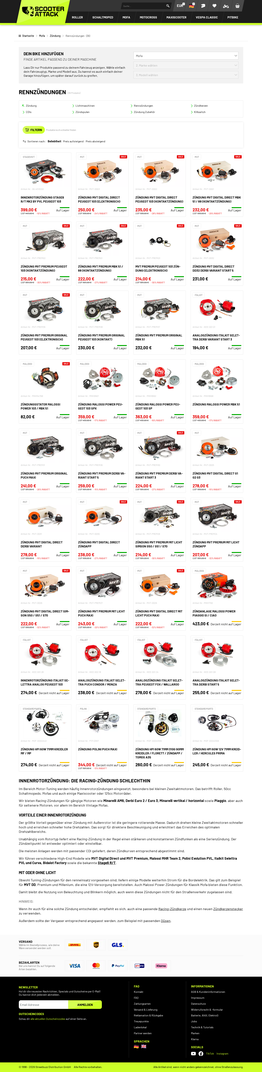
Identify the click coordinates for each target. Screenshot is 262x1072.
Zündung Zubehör (144, 112)
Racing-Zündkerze (172, 909)
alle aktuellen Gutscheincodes (47, 1018)
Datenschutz (198, 1003)
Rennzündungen (143, 105)
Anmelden (85, 1004)
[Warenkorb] (237, 6)
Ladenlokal (140, 1027)
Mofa (126, 17)
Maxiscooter (176, 17)
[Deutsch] (136, 1046)
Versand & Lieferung (145, 1009)
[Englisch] (143, 1046)
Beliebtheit (54, 141)
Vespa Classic (207, 17)
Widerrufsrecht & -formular (207, 1009)
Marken (195, 1033)
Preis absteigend (95, 141)
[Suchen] (168, 5)
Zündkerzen (201, 105)
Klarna (195, 1039)
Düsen (166, 921)
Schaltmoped (102, 17)
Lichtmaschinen (85, 105)
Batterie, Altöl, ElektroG (204, 1015)
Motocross (148, 17)
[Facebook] (201, 1053)
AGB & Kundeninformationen (208, 991)
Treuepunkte (141, 1021)
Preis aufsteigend (73, 141)
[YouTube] (193, 1054)
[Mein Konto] (203, 6)
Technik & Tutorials (202, 1027)
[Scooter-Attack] (43, 11)
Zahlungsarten (142, 1003)
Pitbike (232, 17)
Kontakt (138, 991)
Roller (77, 17)
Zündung (55, 35)
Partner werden (143, 1033)
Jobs (194, 1021)
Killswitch (200, 112)
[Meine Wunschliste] (214, 6)
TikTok (210, 1053)
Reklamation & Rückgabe (148, 1015)
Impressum (197, 997)
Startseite (28, 35)
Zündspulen (83, 112)
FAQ (136, 997)
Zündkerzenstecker (228, 909)
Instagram (222, 1053)
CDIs (28, 112)
